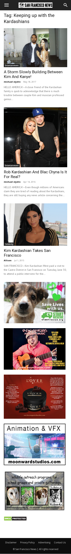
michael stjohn (12, 81)
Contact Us (60, 542)
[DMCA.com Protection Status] (15, 520)
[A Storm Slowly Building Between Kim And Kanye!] (35, 47)
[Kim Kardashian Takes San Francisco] (35, 224)
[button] (6, 5)
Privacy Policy (27, 542)
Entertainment (12, 65)
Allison (8, 260)
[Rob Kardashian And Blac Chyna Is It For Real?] (35, 137)
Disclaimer (11, 542)
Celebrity (9, 244)
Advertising (44, 542)
